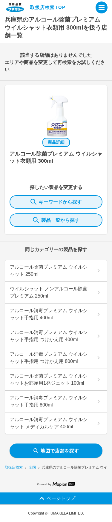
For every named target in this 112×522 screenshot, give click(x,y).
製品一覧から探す (60, 220)
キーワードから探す (60, 201)
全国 (32, 467)
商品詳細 (56, 142)
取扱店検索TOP (48, 7)
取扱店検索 (14, 467)
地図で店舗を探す (60, 450)
